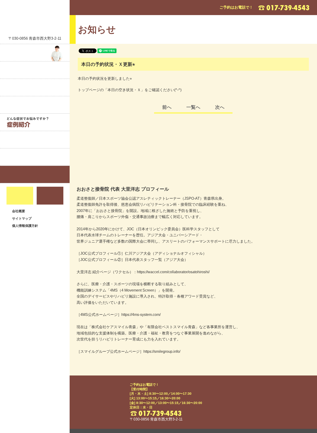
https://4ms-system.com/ (141, 315)
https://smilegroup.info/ (161, 351)
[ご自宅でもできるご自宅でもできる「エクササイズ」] (35, 87)
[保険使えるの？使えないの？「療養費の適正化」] (35, 157)
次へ (219, 107)
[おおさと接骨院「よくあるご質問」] (35, 174)
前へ (166, 107)
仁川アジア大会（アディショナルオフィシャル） (166, 253)
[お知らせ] (35, 70)
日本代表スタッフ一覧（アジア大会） (156, 260)
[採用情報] (19, 196)
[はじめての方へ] (35, 52)
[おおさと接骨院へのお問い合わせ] (50, 196)
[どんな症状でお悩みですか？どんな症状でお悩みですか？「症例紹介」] (35, 122)
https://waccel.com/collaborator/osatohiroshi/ (173, 272)
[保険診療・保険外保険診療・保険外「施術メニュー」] (35, 104)
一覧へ (193, 107)
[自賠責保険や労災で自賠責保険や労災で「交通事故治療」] (35, 139)
